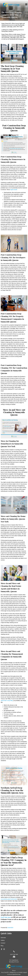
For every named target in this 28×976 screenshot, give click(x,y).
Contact (3, 943)
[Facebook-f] (1, 949)
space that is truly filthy (7, 700)
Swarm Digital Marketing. (15, 974)
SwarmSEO (10, 927)
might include (13, 189)
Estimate (3, 937)
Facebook (12, 39)
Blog (2, 945)
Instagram (21, 39)
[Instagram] (4, 949)
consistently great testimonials (9, 899)
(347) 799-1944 (17, 26)
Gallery (3, 940)
